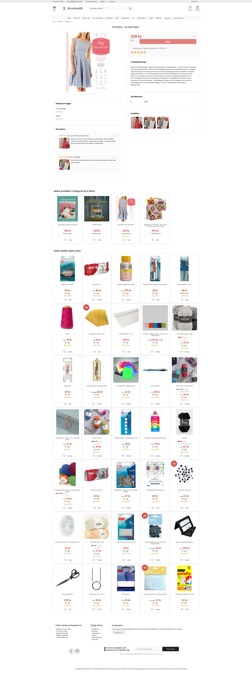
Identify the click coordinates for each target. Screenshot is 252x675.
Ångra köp (95, 639)
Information (194, 1)
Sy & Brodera (109, 18)
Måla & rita (77, 18)
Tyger (117, 18)
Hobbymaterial (125, 18)
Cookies (94, 635)
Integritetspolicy (97, 637)
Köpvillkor (95, 631)
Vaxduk (151, 18)
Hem (54, 21)
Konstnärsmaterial (178, 18)
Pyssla (69, 18)
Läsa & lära (167, 18)
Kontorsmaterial (141, 18)
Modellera (159, 18)
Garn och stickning (98, 18)
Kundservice (95, 629)
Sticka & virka (86, 18)
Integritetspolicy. (158, 654)
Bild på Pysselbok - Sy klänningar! (87, 94)
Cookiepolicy (96, 633)
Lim (133, 18)
